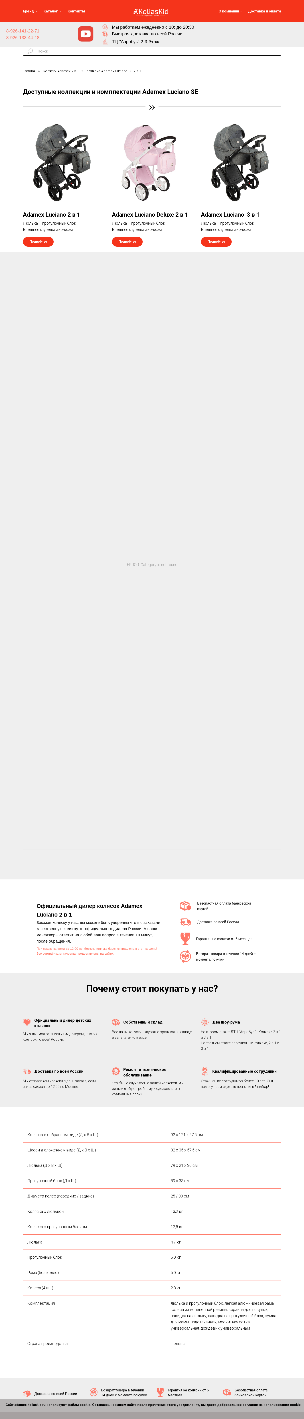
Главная (29, 71)
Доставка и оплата (264, 11)
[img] (86, 34)
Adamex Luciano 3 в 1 (230, 214)
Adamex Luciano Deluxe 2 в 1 (150, 214)
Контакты (76, 11)
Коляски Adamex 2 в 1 (61, 71)
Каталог (51, 11)
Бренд (29, 11)
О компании (229, 11)
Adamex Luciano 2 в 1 (51, 214)
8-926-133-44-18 (22, 37)
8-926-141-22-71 (22, 30)
